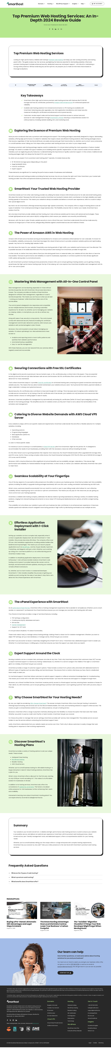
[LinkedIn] (55, 29)
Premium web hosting (56, 60)
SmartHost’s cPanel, (56, 118)
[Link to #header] (15, 85)
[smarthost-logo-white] (13, 1001)
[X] (52, 29)
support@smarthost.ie (65, 967)
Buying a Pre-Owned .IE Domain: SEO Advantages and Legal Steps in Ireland (21, 924)
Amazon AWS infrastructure (63, 102)
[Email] (61, 29)
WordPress (25, 547)
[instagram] (13, 1020)
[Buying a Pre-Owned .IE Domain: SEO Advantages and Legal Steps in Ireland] (22, 903)
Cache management (19, 625)
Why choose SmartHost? (38, 703)
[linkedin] (16, 1020)
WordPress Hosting (18, 759)
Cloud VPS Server (49, 447)
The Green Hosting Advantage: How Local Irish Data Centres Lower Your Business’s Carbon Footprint (54, 925)
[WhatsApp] (58, 29)
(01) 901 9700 (75, 964)
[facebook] (7, 1020)
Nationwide (36, 1023)
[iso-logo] (15, 1027)
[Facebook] (49, 29)
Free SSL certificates (44, 383)
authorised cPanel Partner (21, 608)
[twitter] (10, 1020)
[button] (55, 873)
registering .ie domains (26, 787)
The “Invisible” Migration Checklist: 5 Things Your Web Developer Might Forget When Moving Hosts (87, 925)
